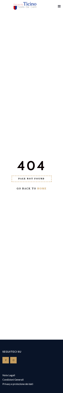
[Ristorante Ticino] (25, 6)
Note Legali (8, 375)
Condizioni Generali (13, 379)
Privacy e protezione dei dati (17, 383)
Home (42, 188)
